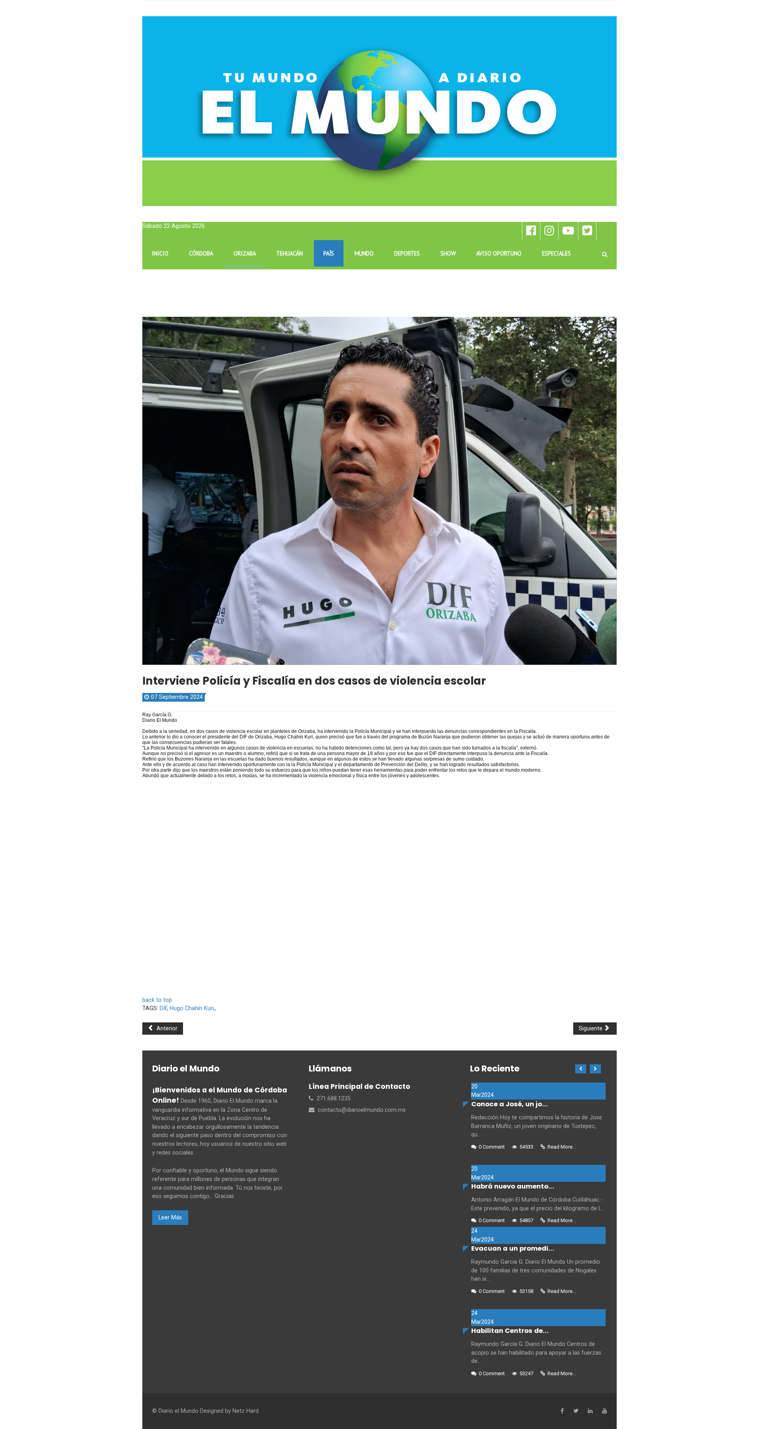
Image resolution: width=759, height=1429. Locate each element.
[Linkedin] (590, 1411)
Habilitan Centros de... (510, 1330)
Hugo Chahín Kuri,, (193, 1008)
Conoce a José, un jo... (509, 1104)
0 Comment (492, 1147)
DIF (163, 1008)
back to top (157, 1000)
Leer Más (170, 1217)
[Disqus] (379, 885)
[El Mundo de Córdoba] (379, 111)
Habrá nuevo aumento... (512, 1186)
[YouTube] (604, 1411)
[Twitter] (575, 1411)
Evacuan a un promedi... (512, 1248)
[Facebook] (562, 1411)
